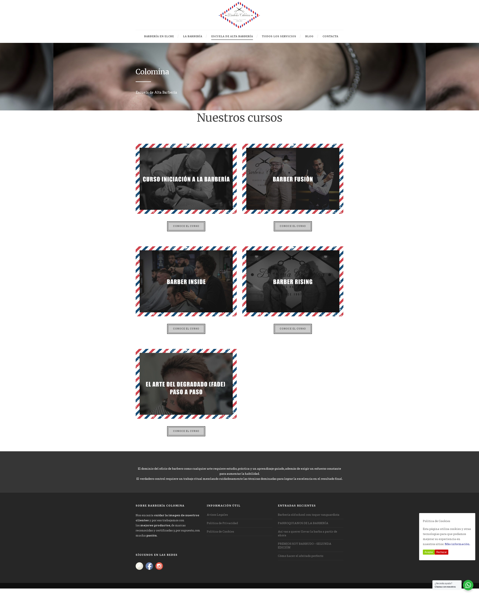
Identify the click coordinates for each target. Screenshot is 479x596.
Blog (309, 36)
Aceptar (429, 552)
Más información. (457, 544)
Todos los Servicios (279, 36)
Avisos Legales (217, 514)
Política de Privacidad (222, 523)
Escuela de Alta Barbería (232, 36)
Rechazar (441, 552)
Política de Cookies (220, 531)
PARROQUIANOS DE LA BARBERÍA (303, 523)
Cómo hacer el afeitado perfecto (300, 556)
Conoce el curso (186, 226)
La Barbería (192, 36)
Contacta (330, 36)
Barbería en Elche (159, 36)
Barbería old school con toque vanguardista (308, 514)
